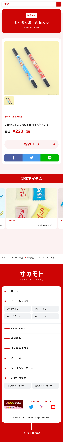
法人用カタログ (19, 348)
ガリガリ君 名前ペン (49, 257)
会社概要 (16, 338)
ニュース (16, 358)
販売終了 (31, 257)
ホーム (5, 257)
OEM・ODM (18, 328)
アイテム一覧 (17, 257)
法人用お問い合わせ (43, 386)
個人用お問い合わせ (15, 386)
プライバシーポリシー (23, 368)
